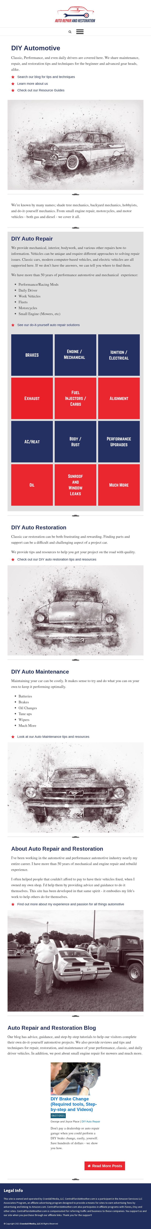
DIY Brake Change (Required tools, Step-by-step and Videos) (74, 1104)
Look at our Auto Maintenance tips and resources (53, 737)
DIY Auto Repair (91, 1121)
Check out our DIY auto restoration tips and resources (56, 559)
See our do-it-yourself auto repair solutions (48, 325)
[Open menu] (80, 32)
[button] (105, 1165)
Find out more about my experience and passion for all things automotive (70, 904)
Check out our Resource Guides (40, 90)
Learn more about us (32, 84)
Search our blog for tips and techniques (46, 77)
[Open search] (70, 31)
